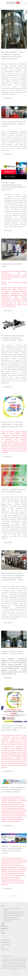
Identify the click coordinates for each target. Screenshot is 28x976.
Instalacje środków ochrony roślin (11, 917)
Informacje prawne (5, 944)
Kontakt (3, 933)
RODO (2, 947)
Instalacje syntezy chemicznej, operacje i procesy (14, 915)
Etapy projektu (4, 928)
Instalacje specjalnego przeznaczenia (11, 919)
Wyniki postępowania (6, 942)
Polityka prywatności (6, 940)
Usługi (2, 923)
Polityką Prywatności (14, 969)
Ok (14, 973)
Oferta (2, 906)
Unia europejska (5, 949)
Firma (2, 930)
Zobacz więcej (8, 98)
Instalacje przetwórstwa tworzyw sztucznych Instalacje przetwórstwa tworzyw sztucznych (13, 912)
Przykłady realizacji (7, 921)
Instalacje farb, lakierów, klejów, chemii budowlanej (12, 909)
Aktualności (4, 925)
